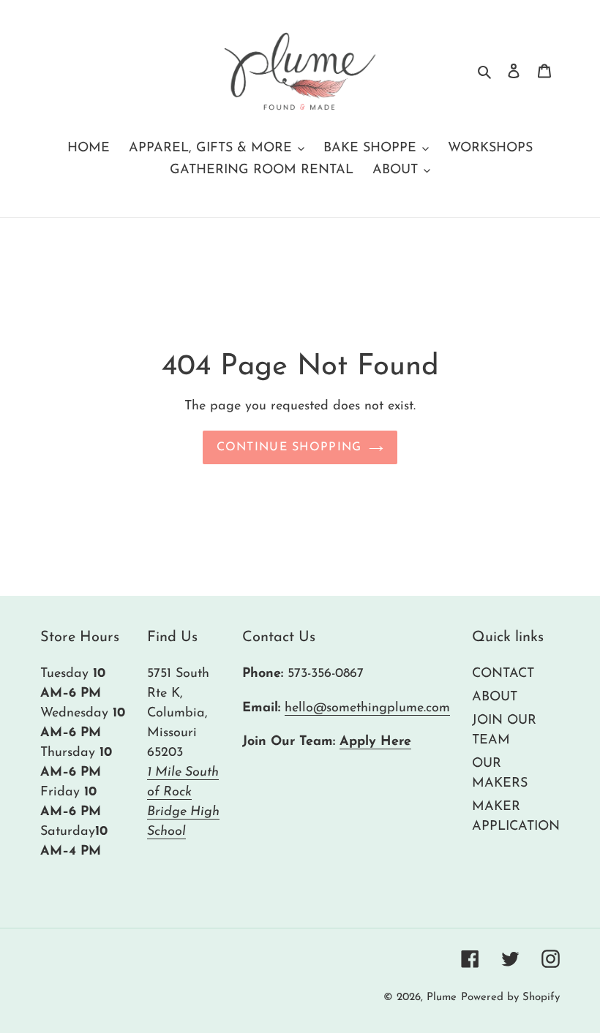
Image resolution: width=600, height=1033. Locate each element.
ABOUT (494, 697)
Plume (442, 997)
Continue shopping (289, 447)
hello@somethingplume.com (367, 708)
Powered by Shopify (510, 997)
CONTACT (503, 674)
